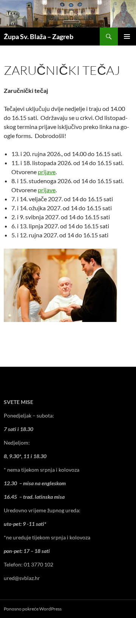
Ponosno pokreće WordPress (33, 609)
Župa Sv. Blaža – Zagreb (38, 36)
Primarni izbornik (127, 36)
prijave (47, 171)
